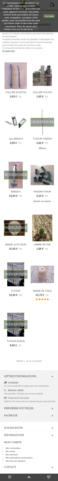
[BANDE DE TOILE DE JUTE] (42, 274)
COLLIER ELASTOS (15, 92)
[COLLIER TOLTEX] (42, 75)
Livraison (13, 382)
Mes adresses (12, 455)
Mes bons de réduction (16, 461)
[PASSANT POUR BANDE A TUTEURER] (42, 175)
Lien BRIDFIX (16, 138)
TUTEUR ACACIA (16, 341)
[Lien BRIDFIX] (15, 122)
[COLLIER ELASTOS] (15, 75)
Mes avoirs (10, 451)
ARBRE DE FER (42, 244)
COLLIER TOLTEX (42, 92)
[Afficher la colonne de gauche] (9, 477)
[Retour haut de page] (29, 477)
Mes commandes (13, 448)
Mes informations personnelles (19, 458)
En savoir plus (8, 51)
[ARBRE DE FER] (42, 228)
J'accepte (49, 16)
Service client (15, 390)
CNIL (35, 29)
